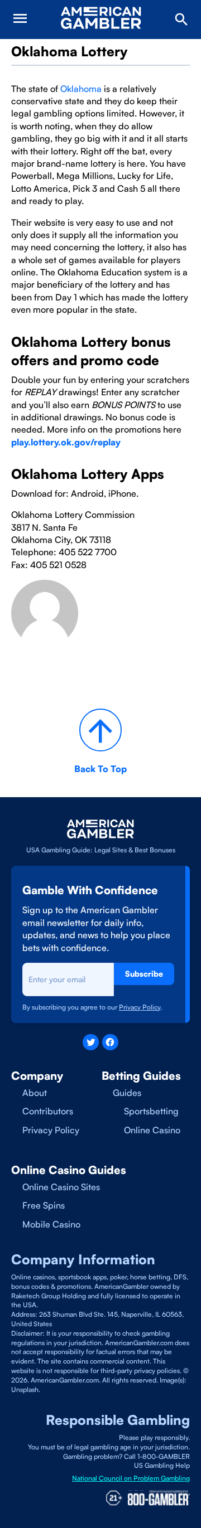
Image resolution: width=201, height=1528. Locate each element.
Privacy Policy (50, 1130)
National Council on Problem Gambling (131, 1478)
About (34, 1092)
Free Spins (43, 1205)
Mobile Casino (51, 1224)
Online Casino (152, 1130)
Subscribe (144, 973)
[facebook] (110, 1042)
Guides (127, 1092)
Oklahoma (81, 88)
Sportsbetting (151, 1111)
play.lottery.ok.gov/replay (66, 442)
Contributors (47, 1111)
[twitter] (91, 1042)
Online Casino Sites (61, 1186)
